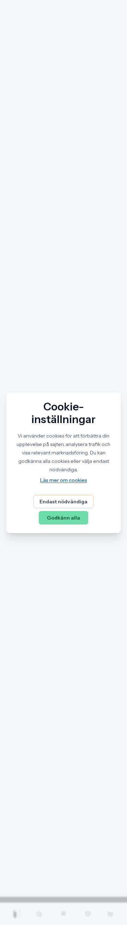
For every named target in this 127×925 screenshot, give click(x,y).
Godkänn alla (63, 518)
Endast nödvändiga (63, 501)
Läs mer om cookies (63, 480)
